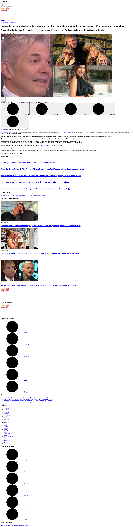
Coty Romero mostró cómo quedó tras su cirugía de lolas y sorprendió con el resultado (35, 182)
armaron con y (63, 132)
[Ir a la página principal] (12, 18)
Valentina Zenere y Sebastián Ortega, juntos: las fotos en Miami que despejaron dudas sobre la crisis (40, 226)
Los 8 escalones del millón (39, 195)
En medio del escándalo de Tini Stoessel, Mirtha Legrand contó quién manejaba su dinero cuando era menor (44, 169)
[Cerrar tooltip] (27, 129)
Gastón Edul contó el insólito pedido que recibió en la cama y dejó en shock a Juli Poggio (36, 189)
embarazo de (5, 132)
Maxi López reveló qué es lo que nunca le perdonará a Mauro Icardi (28, 162)
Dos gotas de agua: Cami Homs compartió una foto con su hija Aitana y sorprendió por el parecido (40, 253)
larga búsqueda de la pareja (47, 145)
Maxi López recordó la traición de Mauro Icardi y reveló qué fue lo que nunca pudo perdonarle (39, 285)
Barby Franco (11, 132)
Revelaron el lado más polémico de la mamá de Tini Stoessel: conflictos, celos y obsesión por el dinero (41, 176)
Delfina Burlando (22, 195)
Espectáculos (14, 22)
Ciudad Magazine (5, 22)
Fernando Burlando (5, 195)
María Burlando (14, 195)
